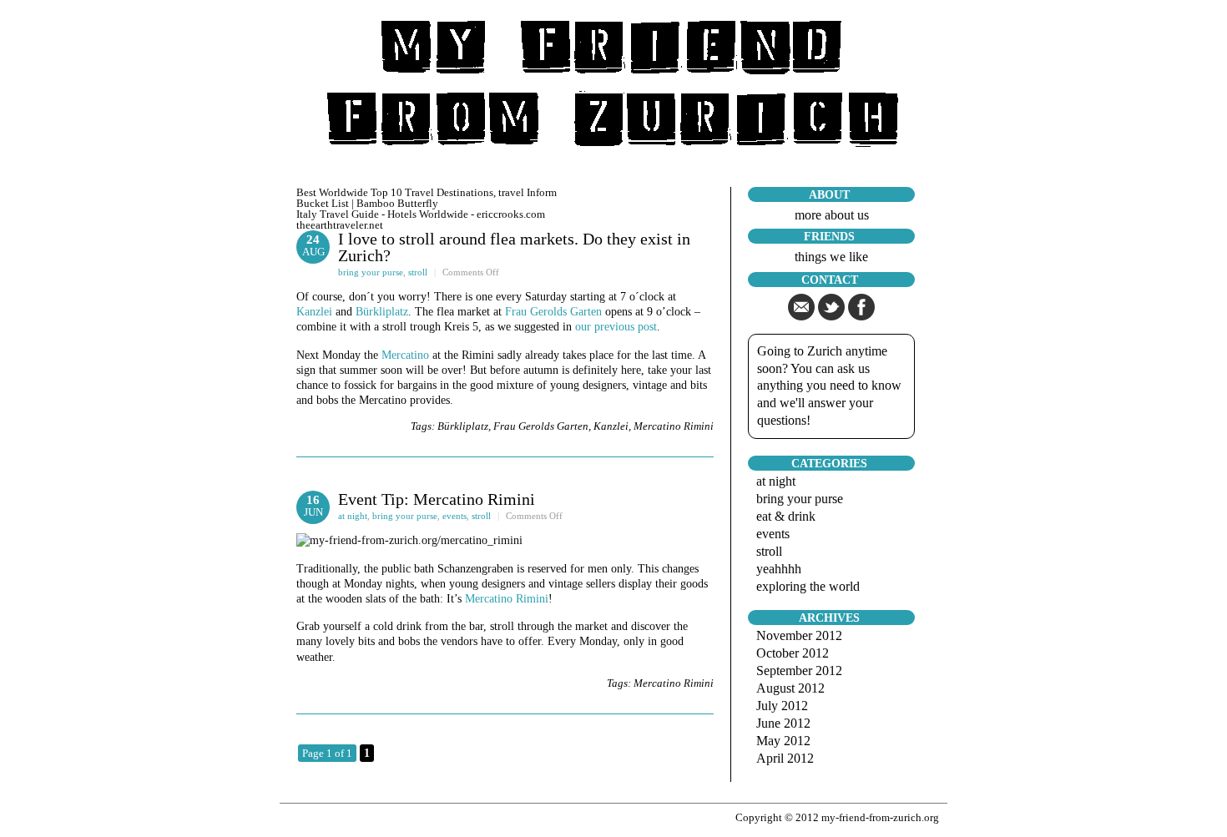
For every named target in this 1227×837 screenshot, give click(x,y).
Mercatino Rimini (674, 426)
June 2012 (783, 723)
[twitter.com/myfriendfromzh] (831, 316)
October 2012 (792, 653)
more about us (832, 215)
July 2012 (782, 705)
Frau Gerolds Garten (553, 311)
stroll (417, 272)
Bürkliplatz (382, 311)
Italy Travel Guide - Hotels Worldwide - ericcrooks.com (420, 214)
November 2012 (799, 635)
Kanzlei (314, 311)
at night (352, 516)
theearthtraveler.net (339, 225)
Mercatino (406, 355)
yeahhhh (778, 569)
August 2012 (790, 688)
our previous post (616, 326)
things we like (831, 257)
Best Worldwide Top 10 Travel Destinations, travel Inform (426, 192)
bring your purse (370, 272)
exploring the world (808, 586)
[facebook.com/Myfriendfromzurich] (861, 316)
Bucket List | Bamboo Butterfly (367, 203)
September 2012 (799, 670)
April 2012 (785, 758)
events (454, 516)
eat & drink (785, 516)
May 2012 (783, 741)
